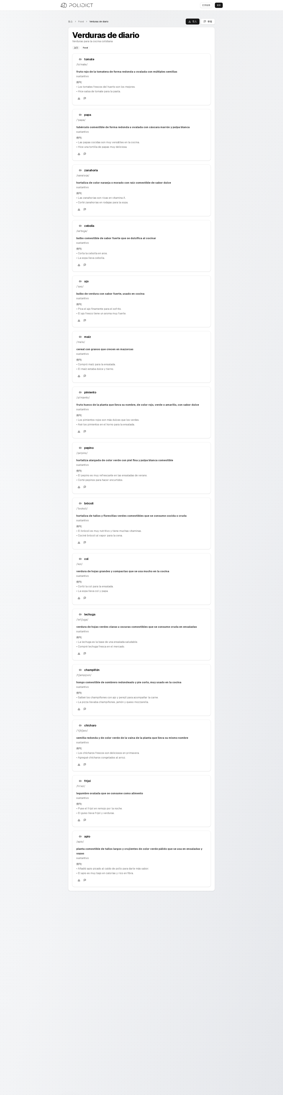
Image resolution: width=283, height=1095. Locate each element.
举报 (210, 21)
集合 (70, 21)
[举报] (84, 98)
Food (81, 21)
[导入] (79, 98)
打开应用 (206, 5)
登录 (219, 5)
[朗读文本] (80, 59)
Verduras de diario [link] (98, 21)
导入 (194, 21)
